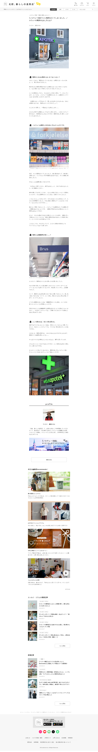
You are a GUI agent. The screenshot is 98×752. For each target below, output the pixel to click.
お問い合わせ (56, 738)
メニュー (93, 5)
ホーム (21, 712)
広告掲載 (64, 738)
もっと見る (62, 646)
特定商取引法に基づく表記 (47, 742)
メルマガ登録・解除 (37, 738)
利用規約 (70, 738)
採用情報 (36, 742)
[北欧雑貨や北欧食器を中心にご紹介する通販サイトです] (21, 4)
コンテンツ (82, 5)
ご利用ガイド (47, 738)
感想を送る (49, 459)
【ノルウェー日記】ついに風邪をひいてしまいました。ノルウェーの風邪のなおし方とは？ (51, 712)
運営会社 (29, 742)
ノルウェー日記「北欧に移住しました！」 (40, 15)
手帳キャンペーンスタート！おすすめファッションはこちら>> (18, 9)
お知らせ (27, 738)
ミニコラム (26, 712)
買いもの (76, 5)
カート (88, 5)
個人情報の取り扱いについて (63, 742)
